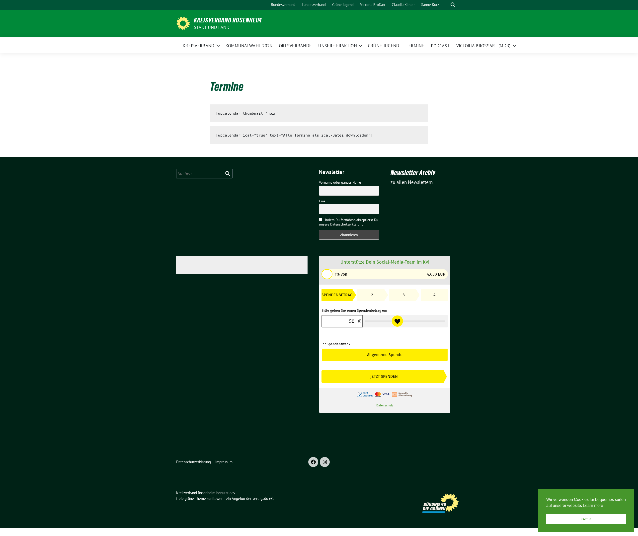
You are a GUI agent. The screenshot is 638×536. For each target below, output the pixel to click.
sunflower (215, 498)
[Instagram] (325, 462)
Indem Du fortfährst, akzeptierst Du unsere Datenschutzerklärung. (348, 222)
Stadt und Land (212, 27)
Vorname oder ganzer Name (340, 182)
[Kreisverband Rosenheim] (183, 23)
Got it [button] (586, 519)
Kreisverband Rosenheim (228, 20)
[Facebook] (313, 462)
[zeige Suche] (453, 5)
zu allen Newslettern (412, 182)
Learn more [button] (593, 505)
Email (323, 201)
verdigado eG (262, 498)
